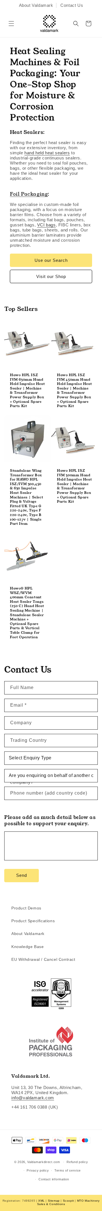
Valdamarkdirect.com (43, 1162)
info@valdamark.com (32, 1097)
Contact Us (71, 5)
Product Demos (26, 908)
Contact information (54, 1179)
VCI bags (46, 224)
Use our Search (51, 260)
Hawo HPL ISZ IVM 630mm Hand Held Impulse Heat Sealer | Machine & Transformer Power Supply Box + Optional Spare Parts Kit (27, 390)
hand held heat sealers (47, 152)
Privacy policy (38, 1170)
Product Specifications (33, 921)
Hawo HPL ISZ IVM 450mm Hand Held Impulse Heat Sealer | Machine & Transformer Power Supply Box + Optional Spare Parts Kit (74, 390)
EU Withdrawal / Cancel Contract (43, 959)
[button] (11, 23)
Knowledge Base (27, 946)
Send (21, 875)
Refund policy (77, 1162)
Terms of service (67, 1170)
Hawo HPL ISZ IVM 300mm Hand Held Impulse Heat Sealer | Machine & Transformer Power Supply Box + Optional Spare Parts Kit (74, 486)
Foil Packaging (29, 194)
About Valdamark (36, 5)
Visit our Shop (51, 276)
